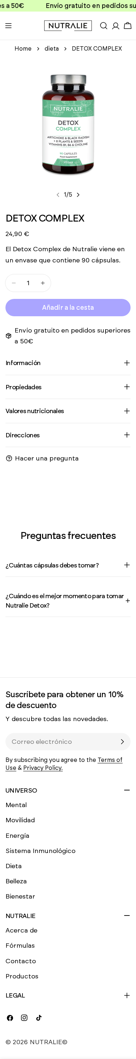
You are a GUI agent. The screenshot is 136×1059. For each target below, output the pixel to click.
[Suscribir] (122, 741)
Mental (16, 805)
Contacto (20, 961)
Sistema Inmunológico (40, 851)
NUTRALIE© (48, 1042)
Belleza (16, 881)
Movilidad (20, 820)
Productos (21, 976)
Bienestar (20, 896)
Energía (17, 836)
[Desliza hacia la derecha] (78, 195)
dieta (52, 48)
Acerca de (21, 930)
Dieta (13, 866)
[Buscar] (103, 25)
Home (23, 48)
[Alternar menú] (8, 25)
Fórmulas (20, 945)
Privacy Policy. (43, 767)
